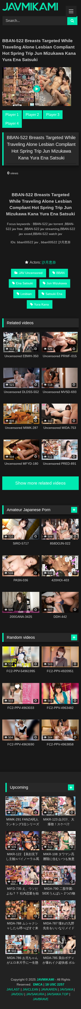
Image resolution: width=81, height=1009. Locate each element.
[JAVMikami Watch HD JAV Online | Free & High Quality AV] (33, 7)
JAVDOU (17, 994)
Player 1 (12, 115)
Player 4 (12, 123)
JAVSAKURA (35, 994)
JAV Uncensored (31, 273)
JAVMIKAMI (45, 979)
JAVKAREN (49, 989)
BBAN (60, 273)
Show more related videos (40, 483)
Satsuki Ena (53, 294)
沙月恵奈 (49, 262)
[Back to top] (67, 995)
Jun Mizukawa (57, 283)
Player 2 (32, 115)
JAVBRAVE (40, 999)
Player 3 (52, 115)
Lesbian (26, 294)
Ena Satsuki (24, 283)
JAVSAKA (66, 989)
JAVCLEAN (30, 989)
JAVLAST (13, 989)
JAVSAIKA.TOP (57, 994)
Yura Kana (41, 304)
